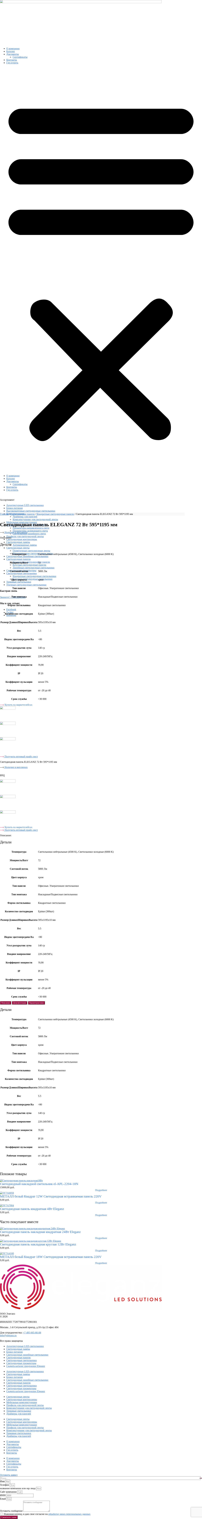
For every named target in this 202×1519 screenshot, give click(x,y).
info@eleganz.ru (8, 1335)
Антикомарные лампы (25, 545)
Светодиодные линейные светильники (27, 556)
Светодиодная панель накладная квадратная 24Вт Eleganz (40, 1232)
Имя (2, 1481)
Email (3, 1498)
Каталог (10, 51)
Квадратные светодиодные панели (31, 562)
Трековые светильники (18, 582)
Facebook (11, 609)
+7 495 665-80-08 (32, 1332)
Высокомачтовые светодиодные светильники (30, 511)
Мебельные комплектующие (21, 1402)
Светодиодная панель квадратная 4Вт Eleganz (32, 1209)
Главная (4, 514)
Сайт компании (8, 1491)
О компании (13, 48)
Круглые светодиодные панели (29, 564)
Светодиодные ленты (18, 547)
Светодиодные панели (18, 559)
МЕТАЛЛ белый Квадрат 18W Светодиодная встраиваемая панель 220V (50, 1257)
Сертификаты (20, 57)
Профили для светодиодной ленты (25, 536)
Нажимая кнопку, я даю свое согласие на (47, 1514)
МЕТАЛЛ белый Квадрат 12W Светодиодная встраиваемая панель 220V (50, 1196)
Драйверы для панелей (18, 1413)
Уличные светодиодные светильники (26, 584)
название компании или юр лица (18, 1488)
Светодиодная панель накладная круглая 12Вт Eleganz (38, 1244)
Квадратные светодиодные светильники (34, 576)
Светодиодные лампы (18, 542)
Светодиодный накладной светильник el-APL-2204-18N (39, 1184)
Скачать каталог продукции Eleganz (25, 1366)
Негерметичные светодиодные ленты (33, 553)
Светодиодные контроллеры (21, 539)
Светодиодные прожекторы (21, 1363)
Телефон (5, 1485)
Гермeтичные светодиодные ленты (31, 550)
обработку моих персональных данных (69, 1514)
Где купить (12, 62)
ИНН (3, 1495)
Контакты (11, 60)
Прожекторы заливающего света (30, 530)
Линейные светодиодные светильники (33, 567)
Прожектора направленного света (31, 528)
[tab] (5, 1003)
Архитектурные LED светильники (25, 505)
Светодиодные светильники (21, 573)
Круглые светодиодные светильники (32, 579)
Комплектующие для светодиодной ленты (35, 519)
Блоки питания (14, 508)
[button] (101, 269)
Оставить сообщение (11, 1511)
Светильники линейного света (29, 533)
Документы (12, 54)
